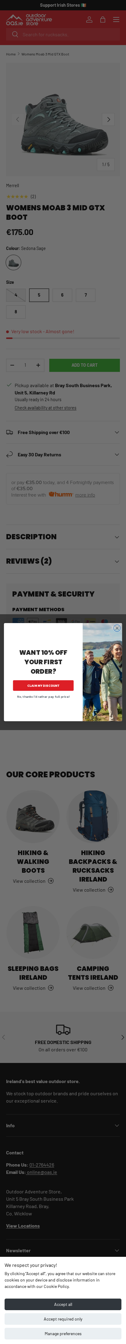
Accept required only (63, 1318)
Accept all (63, 1304)
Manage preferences (63, 1333)
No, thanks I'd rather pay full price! (43, 696)
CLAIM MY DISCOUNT (43, 685)
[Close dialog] (116, 628)
